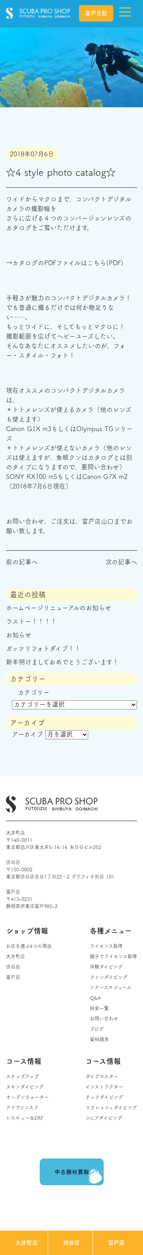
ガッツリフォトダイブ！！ (43, 648)
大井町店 (26, 1242)
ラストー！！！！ (31, 621)
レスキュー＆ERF (24, 1117)
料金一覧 (99, 1008)
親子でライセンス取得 (113, 956)
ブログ (97, 1028)
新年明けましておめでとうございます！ (62, 662)
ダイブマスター (101, 1076)
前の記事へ (22, 562)
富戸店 (116, 1242)
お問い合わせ (104, 1018)
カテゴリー (34, 692)
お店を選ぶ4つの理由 (29, 946)
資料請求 (99, 1039)
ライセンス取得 (106, 946)
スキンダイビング (25, 1086)
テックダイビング (104, 1097)
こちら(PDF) (105, 263)
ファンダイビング (109, 977)
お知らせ (18, 635)
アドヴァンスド (22, 1107)
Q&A (95, 997)
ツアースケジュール (110, 987)
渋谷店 (71, 1242)
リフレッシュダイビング (111, 1107)
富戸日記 (96, 13)
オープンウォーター (27, 1097)
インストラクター (104, 1086)
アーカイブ (27, 734)
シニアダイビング (103, 1117)
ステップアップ (22, 1076)
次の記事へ (121, 562)
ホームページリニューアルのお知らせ (58, 608)
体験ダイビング (106, 966)
